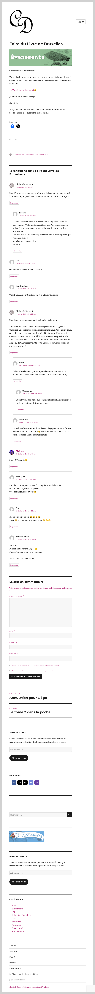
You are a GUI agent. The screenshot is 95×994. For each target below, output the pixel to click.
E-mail (13, 643)
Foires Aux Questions (21, 915)
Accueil (12, 946)
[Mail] (25, 782)
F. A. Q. (12, 957)
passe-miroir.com (17, 980)
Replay (12, 963)
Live (14, 918)
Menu (81, 22)
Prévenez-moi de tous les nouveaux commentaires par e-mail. (35, 666)
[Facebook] (14, 782)
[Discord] (31, 782)
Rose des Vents (18, 931)
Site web (13, 654)
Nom (12, 631)
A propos (13, 951)
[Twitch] (36, 782)
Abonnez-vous (19, 758)
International (15, 968)
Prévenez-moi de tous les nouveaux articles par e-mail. (32, 671)
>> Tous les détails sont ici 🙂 (22, 90)
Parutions (16, 925)
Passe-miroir (18, 928)
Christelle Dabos (15, 987)
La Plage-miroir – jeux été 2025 (23, 974)
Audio (14, 905)
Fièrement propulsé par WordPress (36, 987)
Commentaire (16, 596)
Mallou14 (20, 451)
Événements (43, 154)
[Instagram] (19, 782)
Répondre (14, 203)
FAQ (14, 912)
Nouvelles (16, 922)
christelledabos (18, 154)
